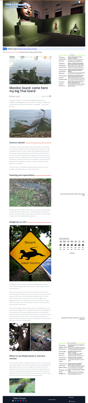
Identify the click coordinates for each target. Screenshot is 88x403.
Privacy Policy (52, 399)
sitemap (73, 401)
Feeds (72, 397)
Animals (18, 96)
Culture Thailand (15, 52)
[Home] (3, 52)
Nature (13, 96)
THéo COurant (19, 398)
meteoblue (72, 253)
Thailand (7, 52)
